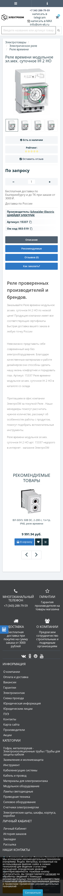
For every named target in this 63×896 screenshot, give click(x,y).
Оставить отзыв (32, 159)
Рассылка (9, 844)
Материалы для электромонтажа (25, 781)
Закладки (9, 839)
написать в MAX (41, 21)
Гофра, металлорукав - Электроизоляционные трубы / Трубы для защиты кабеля (31, 751)
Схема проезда (13, 698)
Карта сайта (11, 724)
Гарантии (9, 687)
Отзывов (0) (31, 257)
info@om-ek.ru (39, 24)
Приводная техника (16, 797)
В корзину (25, 542)
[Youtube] (41, 655)
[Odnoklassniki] (29, 655)
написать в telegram (39, 15)
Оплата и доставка (15, 677)
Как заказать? (31, 266)
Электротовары (15, 42)
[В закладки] (38, 541)
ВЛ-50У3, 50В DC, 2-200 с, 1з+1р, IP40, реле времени (32, 521)
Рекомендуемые (31, 248)
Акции (7, 735)
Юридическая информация (22, 703)
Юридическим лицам (18, 709)
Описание (31, 239)
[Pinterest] (34, 655)
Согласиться (33, 892)
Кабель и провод (14, 776)
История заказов (14, 834)
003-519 (23, 228)
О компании (11, 672)
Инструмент (11, 765)
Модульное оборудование (21, 786)
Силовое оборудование (19, 802)
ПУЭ (6, 714)
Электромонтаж (14, 693)
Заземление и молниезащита (23, 760)
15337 (24, 222)
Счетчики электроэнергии (21, 807)
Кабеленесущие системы (20, 770)
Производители (14, 730)
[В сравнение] (45, 541)
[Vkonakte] (23, 655)
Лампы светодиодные (18, 791)
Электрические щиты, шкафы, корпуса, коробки (29, 814)
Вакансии (9, 682)
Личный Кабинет (14, 829)
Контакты (9, 719)
